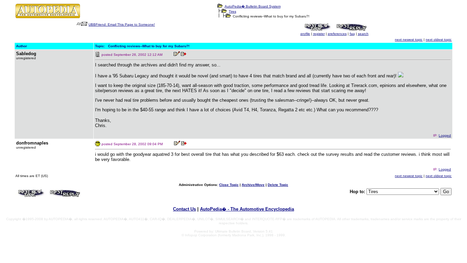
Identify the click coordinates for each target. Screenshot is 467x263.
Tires (232, 11)
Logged (445, 135)
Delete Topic (278, 185)
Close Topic (229, 185)
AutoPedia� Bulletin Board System (253, 6)
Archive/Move (253, 185)
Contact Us (184, 209)
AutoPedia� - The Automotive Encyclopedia (247, 209)
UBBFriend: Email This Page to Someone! (122, 24)
